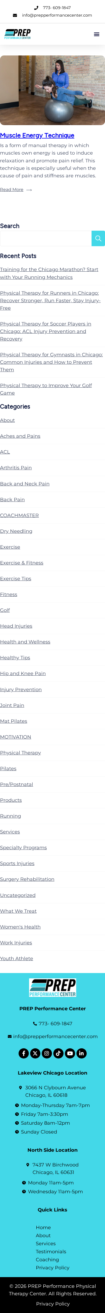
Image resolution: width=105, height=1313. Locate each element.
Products (11, 800)
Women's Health (20, 927)
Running (10, 816)
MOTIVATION (15, 737)
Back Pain (12, 500)
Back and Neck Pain (25, 484)
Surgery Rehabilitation (27, 879)
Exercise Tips (15, 579)
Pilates (8, 769)
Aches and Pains (20, 436)
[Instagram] (47, 1053)
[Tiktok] (58, 1053)
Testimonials (51, 1252)
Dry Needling (16, 531)
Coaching (47, 1260)
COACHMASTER (19, 515)
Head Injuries (16, 626)
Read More (11, 189)
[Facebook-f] (24, 1053)
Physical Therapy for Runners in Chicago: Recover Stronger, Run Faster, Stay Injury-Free (50, 300)
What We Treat (18, 911)
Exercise (10, 547)
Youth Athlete (16, 959)
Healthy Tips (15, 658)
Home (43, 1227)
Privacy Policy (52, 1268)
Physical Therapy (20, 753)
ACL (5, 452)
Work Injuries (16, 943)
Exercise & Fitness (21, 563)
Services (10, 832)
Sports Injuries (17, 863)
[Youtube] (70, 1053)
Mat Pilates (13, 721)
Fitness (8, 594)
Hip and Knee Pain (23, 673)
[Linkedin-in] (81, 1053)
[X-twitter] (35, 1053)
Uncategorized (18, 895)
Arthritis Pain (16, 468)
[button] (96, 33)
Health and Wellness (25, 642)
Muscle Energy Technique (37, 135)
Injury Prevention (21, 690)
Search (9, 226)
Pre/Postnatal (16, 784)
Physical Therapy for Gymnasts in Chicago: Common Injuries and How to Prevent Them (51, 362)
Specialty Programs (23, 848)
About (7, 420)
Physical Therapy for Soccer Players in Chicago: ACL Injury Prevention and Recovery (45, 331)
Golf (5, 610)
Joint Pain (12, 705)
